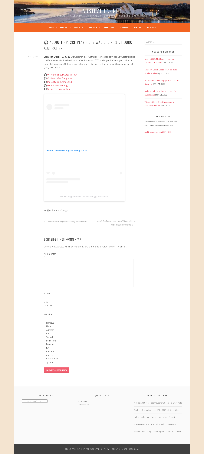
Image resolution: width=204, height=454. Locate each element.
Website (48, 314)
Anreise (124, 27)
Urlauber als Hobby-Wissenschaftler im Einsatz (66, 222)
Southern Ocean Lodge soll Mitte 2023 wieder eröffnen (157, 410)
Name (47, 293)
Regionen (78, 27)
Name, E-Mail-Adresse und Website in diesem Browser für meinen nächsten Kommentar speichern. (51, 342)
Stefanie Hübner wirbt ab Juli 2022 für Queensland (155, 424)
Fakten (137, 27)
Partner (151, 27)
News (51, 27)
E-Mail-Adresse (48, 303)
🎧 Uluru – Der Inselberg (56, 85)
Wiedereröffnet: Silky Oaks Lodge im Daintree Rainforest (157, 431)
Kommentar (48, 255)
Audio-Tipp (63, 210)
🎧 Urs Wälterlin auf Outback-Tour (60, 74)
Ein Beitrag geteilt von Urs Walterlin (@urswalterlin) (84, 196)
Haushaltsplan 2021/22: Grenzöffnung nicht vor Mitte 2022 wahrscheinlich (116, 223)
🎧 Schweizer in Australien (57, 88)
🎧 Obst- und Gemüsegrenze (58, 78)
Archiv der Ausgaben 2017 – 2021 (158, 132)
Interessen (108, 27)
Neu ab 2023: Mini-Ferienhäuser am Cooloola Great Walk (158, 402)
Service (63, 27)
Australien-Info (102, 11)
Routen (93, 27)
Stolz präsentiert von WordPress (83, 449)
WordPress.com (130, 449)
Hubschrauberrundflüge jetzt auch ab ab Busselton (155, 417)
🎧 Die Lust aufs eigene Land (58, 81)
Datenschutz (83, 404)
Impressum (82, 401)
